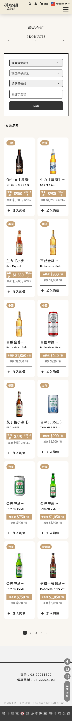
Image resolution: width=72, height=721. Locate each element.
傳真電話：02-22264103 (36, 679)
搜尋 (36, 106)
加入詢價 (19, 210)
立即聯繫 (67, 691)
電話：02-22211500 (36, 674)
